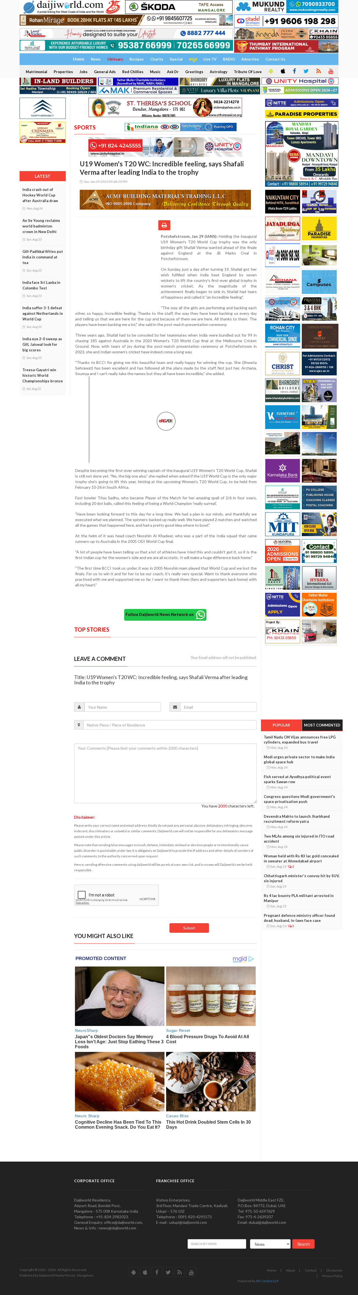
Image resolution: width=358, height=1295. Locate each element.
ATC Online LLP (267, 1281)
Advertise (250, 59)
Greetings (194, 71)
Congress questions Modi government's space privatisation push (299, 799)
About (290, 1270)
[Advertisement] (117, 270)
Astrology (218, 71)
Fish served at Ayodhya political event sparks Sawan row (297, 779)
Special (176, 59)
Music (155, 71)
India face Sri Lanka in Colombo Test (41, 285)
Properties (63, 71)
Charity (156, 59)
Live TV (209, 59)
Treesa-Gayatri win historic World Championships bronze (42, 375)
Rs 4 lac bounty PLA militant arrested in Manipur (299, 898)
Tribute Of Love (248, 71)
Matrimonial (36, 71)
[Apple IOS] (282, 71)
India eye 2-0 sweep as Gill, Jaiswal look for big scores (42, 344)
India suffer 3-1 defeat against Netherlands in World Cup (42, 313)
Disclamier (334, 1270)
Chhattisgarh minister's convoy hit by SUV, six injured (302, 878)
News (96, 59)
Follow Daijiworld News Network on (161, 614)
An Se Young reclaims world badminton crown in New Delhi (41, 226)
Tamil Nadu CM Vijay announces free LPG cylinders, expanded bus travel (300, 739)
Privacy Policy (332, 1276)
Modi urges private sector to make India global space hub (299, 759)
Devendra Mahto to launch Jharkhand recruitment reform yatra (297, 819)
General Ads (105, 71)
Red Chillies (132, 71)
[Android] (270, 71)
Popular (281, 725)
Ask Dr (173, 71)
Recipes (136, 59)
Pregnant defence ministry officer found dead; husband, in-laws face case (299, 918)
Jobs (83, 71)
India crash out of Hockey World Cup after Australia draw (40, 195)
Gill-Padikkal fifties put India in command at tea (42, 257)
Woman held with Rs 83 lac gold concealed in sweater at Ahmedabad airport (301, 858)
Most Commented (322, 725)
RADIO (229, 59)
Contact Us (275, 59)
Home (271, 1270)
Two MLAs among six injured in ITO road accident (299, 838)
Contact (311, 1270)
